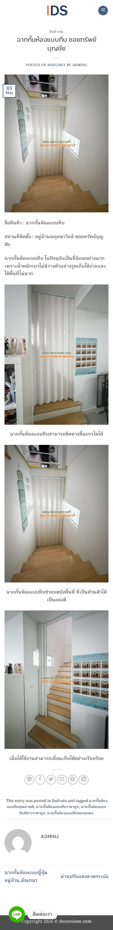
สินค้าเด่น (56, 31)
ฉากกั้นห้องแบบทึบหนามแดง (70, 813)
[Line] (17, 914)
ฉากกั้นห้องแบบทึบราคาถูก (57, 807)
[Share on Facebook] (40, 780)
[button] (103, 11)
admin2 (79, 65)
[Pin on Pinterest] (73, 780)
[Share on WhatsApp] (29, 780)
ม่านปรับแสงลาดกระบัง (84, 877)
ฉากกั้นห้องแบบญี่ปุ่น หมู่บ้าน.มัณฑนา (26, 877)
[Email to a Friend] (62, 780)
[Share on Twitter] (51, 780)
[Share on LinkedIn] (84, 780)
